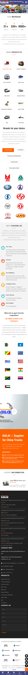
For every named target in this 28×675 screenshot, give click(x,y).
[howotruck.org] (16, 645)
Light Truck (4, 587)
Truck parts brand (14, 168)
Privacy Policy (12, 667)
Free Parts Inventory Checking (13, 298)
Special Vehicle (5, 592)
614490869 (5, 535)
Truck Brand (8, 150)
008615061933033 (7, 545)
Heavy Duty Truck (5, 579)
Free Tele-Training (10, 300)
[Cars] (16, 655)
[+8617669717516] (26, 655)
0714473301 (6, 525)
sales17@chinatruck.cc (8, 569)
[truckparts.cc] (5, 645)
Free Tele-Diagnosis (11, 306)
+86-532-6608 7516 (7, 572)
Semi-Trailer (4, 597)
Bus (2, 600)
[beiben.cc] (16, 650)
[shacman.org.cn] (5, 650)
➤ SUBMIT (4, 632)
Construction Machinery (14, 156)
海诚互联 (23, 667)
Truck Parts (4, 602)
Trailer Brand (14, 162)
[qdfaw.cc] (5, 655)
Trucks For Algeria (5, 581)
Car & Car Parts (5, 584)
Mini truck (3, 589)
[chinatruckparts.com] (16, 660)
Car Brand (20, 150)
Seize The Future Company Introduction (14, 455)
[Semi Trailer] (5, 660)
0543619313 (6, 507)
